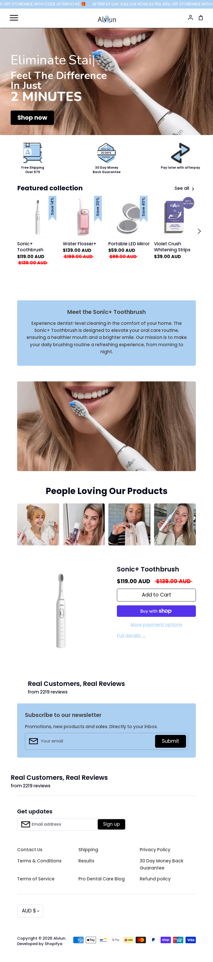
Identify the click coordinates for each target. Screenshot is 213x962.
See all (182, 188)
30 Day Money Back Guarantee (161, 864)
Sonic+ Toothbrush (148, 569)
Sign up (111, 824)
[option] (106, 81)
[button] (13, 231)
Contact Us (29, 850)
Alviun (59, 938)
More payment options (156, 625)
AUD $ (29, 910)
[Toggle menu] (13, 16)
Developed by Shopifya (39, 943)
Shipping (88, 850)
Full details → (131, 635)
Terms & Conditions (39, 861)
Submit (170, 741)
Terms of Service (36, 879)
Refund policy (155, 879)
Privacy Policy (155, 850)
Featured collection (50, 188)
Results (86, 861)
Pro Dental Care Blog (101, 879)
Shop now (32, 117)
